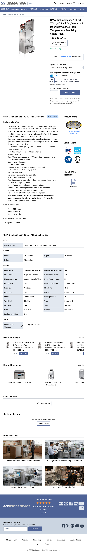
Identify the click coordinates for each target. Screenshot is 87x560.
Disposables (44, 9)
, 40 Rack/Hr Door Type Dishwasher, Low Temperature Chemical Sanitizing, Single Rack (23, 345)
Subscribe (35, 529)
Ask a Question (53, 116)
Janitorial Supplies (33, 9)
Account (25, 540)
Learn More (64, 75)
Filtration (82, 9)
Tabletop (24, 9)
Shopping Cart (11, 540)
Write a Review (43, 423)
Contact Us (61, 540)
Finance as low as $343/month (60, 43)
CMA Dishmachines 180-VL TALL (14, 14)
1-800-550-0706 (65, 57)
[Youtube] (77, 526)
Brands (47, 544)
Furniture (72, 9)
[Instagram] (82, 526)
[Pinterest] (72, 526)
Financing (37, 540)
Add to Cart (70, 93)
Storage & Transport (53, 9)
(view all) (43, 513)
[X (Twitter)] (68, 526)
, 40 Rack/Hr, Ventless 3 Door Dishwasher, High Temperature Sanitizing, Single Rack (55, 345)
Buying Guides (75, 540)
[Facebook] (63, 526)
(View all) (81, 338)
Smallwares (15, 9)
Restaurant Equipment (5, 9)
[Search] (54, 3)
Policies (49, 540)
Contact (61, 3)
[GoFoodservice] (13, 3)
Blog (38, 544)
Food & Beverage (63, 9)
